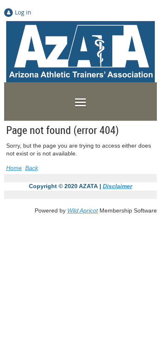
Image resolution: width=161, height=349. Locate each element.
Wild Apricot (82, 210)
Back (31, 168)
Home (14, 168)
